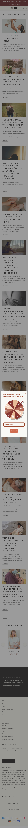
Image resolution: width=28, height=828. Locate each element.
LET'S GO (14, 430)
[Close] (25, 393)
